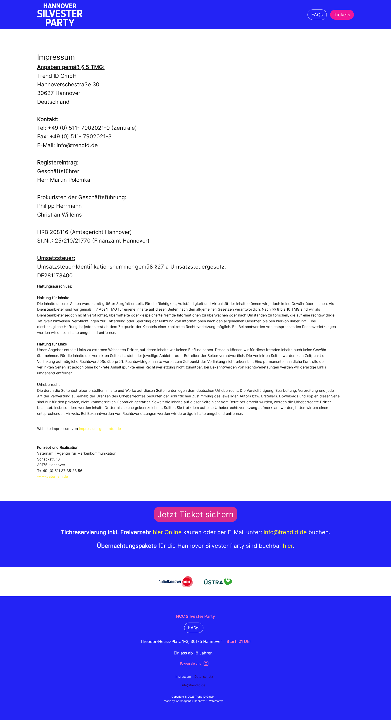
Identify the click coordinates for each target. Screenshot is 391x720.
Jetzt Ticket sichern (195, 514)
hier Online (167, 532)
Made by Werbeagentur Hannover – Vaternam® (193, 701)
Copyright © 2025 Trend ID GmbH (193, 696)
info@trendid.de (285, 532)
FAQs (317, 14)
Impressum (183, 676)
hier (288, 545)
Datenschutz (203, 676)
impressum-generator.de (100, 428)
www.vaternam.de (52, 476)
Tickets (342, 14)
